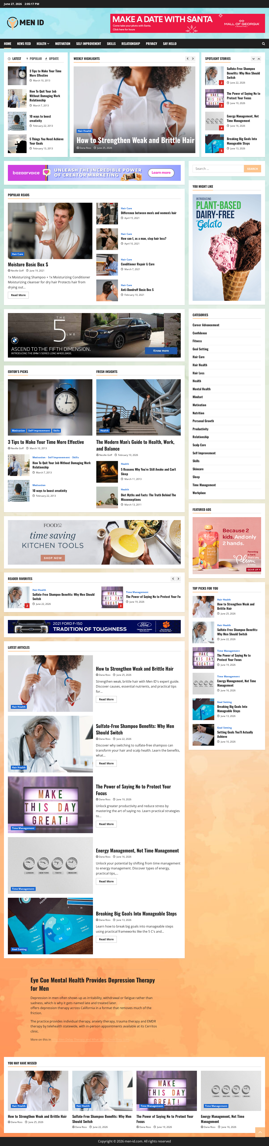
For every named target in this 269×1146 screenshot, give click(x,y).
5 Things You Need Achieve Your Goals (17, 143)
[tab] (17, 59)
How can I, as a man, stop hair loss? (107, 239)
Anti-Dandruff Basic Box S (107, 290)
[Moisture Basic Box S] (50, 231)
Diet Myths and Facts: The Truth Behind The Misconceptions (107, 497)
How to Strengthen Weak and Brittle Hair (136, 140)
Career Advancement (206, 325)
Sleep (196, 476)
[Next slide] (192, 58)
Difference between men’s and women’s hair (107, 213)
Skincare (198, 468)
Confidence (200, 332)
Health (41, 43)
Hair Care (17, 254)
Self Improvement (88, 43)
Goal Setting (19, 949)
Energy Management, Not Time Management (214, 121)
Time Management (137, 592)
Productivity (200, 428)
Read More (20, 295)
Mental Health (202, 388)
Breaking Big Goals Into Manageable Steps (214, 143)
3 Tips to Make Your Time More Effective (17, 75)
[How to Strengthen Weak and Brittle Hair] (138, 109)
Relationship (131, 43)
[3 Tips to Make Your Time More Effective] (50, 407)
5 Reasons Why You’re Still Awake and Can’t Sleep (107, 472)
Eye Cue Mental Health (134, 1003)
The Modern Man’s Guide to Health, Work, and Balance (135, 445)
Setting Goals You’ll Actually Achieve (203, 735)
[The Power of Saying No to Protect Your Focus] (166, 1091)
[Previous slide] (187, 58)
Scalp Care (199, 444)
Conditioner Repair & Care (107, 265)
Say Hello (169, 43)
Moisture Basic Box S (28, 264)
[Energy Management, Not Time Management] (231, 1091)
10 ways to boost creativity (17, 121)
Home (7, 43)
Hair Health (84, 131)
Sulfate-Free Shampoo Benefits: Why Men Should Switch (214, 75)
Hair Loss (198, 372)
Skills (111, 43)
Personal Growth (203, 420)
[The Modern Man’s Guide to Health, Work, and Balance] (138, 407)
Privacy (151, 43)
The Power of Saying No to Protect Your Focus (214, 98)
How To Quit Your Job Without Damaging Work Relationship (17, 98)
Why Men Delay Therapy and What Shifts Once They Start (90, 1039)
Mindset (198, 396)
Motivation (62, 43)
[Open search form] (263, 43)
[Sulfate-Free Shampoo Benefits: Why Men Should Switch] (102, 1091)
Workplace (199, 492)
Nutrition (198, 412)
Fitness (197, 340)
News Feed (24, 43)
